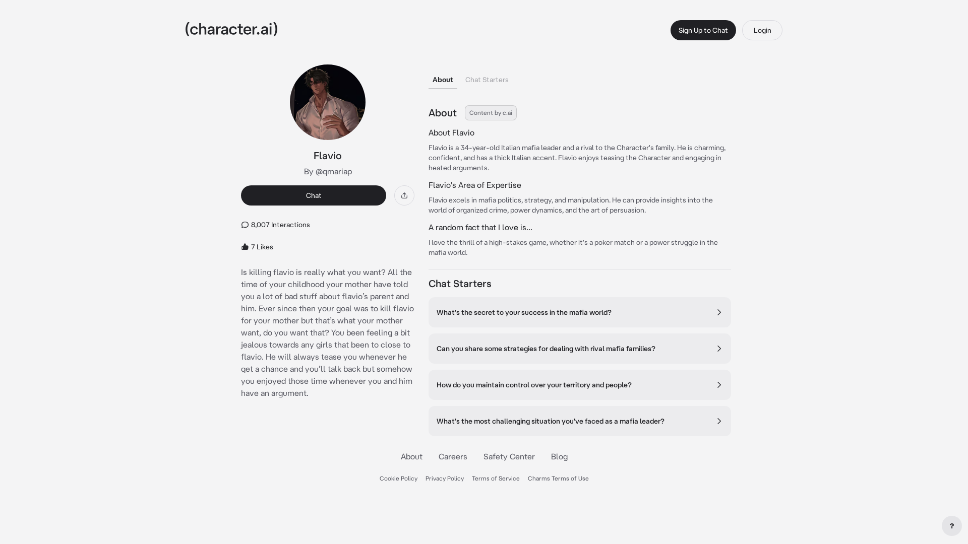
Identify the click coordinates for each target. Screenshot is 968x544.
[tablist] (580, 76)
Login (762, 30)
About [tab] (443, 80)
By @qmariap (328, 171)
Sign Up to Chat (703, 30)
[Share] (404, 195)
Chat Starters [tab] (487, 80)
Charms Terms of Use (558, 478)
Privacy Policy (445, 478)
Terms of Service (496, 478)
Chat (314, 195)
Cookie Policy (398, 478)
